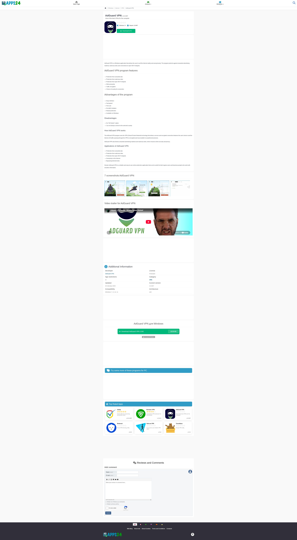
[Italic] (109, 479)
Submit (108, 513)
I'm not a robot (112, 508)
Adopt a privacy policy (113, 504)
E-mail (109, 475)
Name (109, 472)
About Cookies (146, 528)
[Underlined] (111, 479)
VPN (150, 280)
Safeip (119, 409)
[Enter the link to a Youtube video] (115, 479)
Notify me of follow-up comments (116, 501)
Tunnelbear (179, 423)
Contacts (169, 528)
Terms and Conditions (158, 528)
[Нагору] (192, 535)
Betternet (120, 423)
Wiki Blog (130, 528)
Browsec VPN (150, 409)
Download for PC (127, 31)
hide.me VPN (150, 423)
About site (137, 528)
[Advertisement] (148, 47)
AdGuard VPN (109, 273)
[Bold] (107, 479)
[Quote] (113, 479)
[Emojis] (118, 479)
